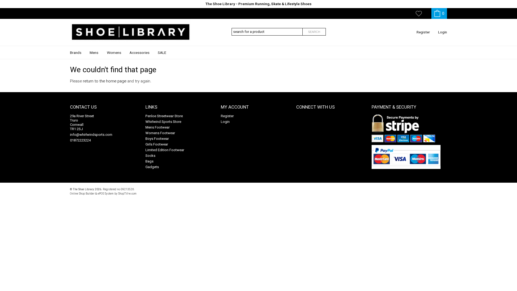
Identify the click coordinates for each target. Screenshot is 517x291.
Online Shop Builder (82, 194)
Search (314, 31)
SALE (162, 53)
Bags (149, 161)
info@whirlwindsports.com (91, 134)
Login (442, 32)
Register (423, 32)
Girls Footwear (156, 144)
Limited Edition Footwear (164, 150)
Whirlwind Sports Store (163, 121)
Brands (75, 53)
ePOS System (106, 194)
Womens (114, 53)
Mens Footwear (157, 127)
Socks (150, 155)
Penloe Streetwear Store (164, 116)
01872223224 (80, 140)
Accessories (139, 53)
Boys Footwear (157, 138)
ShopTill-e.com (127, 194)
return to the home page (104, 81)
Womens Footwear (160, 133)
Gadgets (152, 166)
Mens (94, 53)
